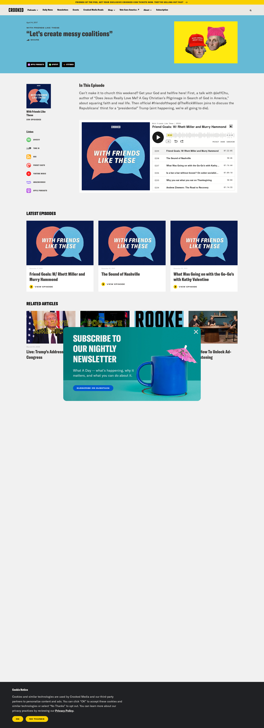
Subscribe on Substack (93, 388)
